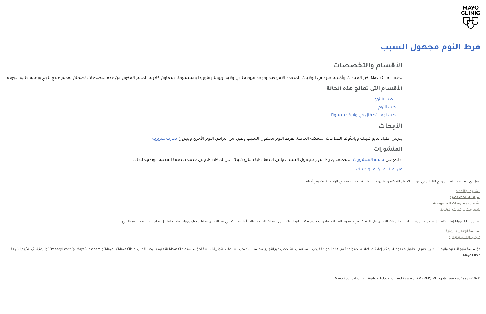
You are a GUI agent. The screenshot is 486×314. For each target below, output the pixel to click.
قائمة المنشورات (368, 160)
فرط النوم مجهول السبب (430, 48)
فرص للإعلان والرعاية (464, 238)
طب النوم (387, 107)
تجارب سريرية (164, 139)
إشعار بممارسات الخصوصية (456, 204)
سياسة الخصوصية (465, 198)
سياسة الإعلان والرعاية (463, 231)
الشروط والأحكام (468, 191)
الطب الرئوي (385, 100)
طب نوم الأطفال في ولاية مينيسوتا (363, 115)
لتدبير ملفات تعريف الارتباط (460, 210)
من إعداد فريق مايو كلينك (379, 170)
